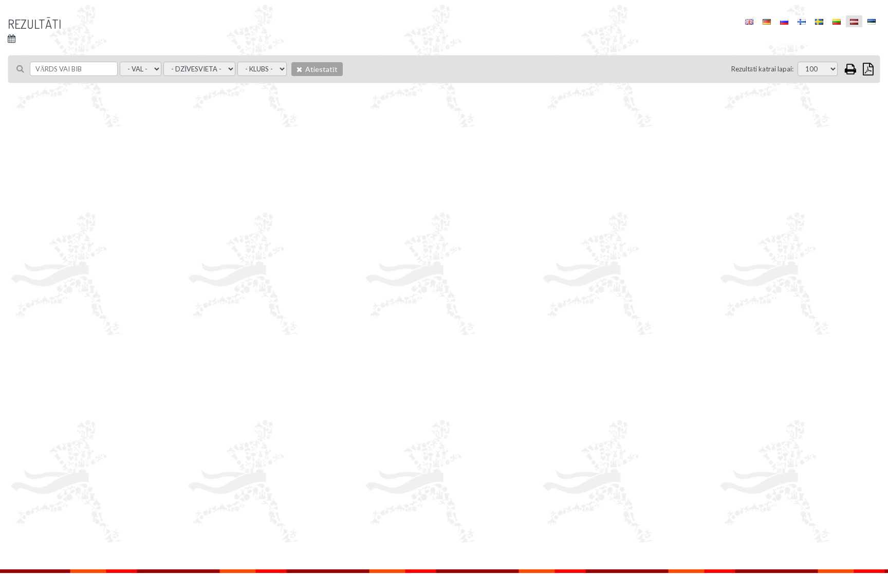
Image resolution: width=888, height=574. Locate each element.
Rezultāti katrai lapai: (762, 69)
